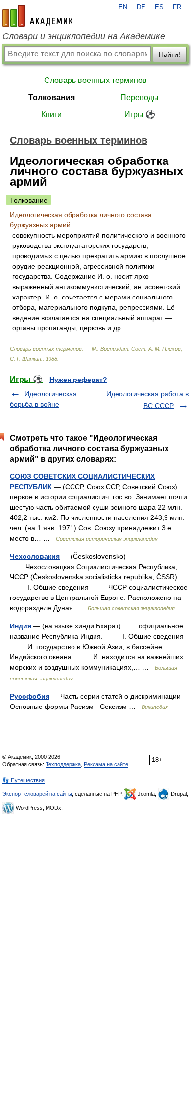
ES (159, 7)
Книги (51, 114)
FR (177, 7)
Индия (20, 626)
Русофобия (29, 696)
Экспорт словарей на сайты (37, 794)
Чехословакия (35, 556)
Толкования (51, 97)
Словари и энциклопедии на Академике (83, 36)
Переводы (139, 97)
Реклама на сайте (106, 764)
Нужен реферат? (78, 379)
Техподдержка (63, 764)
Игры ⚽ (139, 114)
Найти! (169, 54)
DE (141, 7)
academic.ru (37, 16)
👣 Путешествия (23, 780)
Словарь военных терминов (95, 80)
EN (123, 7)
